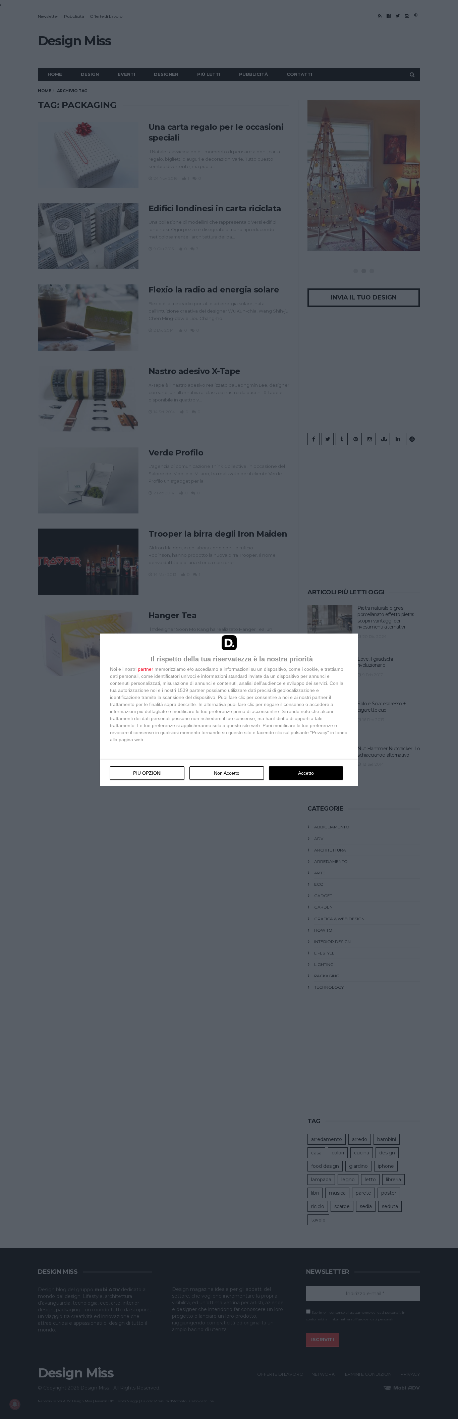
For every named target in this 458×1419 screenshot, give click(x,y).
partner (145, 669)
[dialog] (229, 710)
